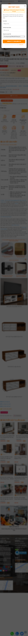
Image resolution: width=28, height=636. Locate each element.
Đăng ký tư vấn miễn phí (14, 41)
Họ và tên (5, 21)
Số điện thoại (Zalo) (7, 27)
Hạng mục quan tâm (7, 33)
